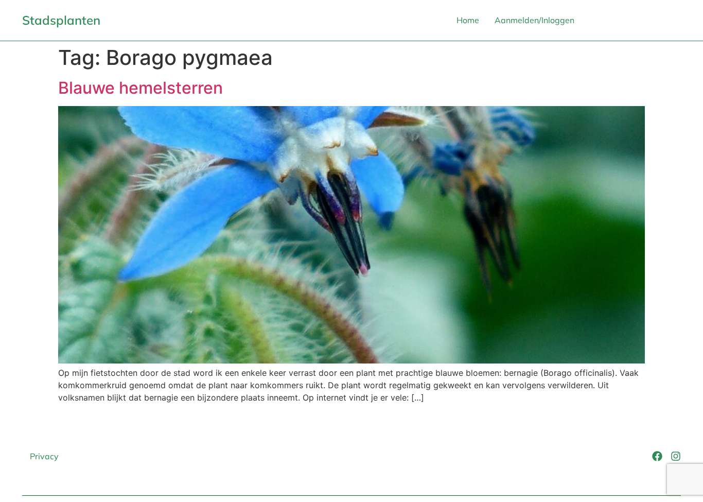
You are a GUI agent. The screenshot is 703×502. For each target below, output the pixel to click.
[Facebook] (657, 456)
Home (467, 20)
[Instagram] (676, 456)
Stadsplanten (61, 20)
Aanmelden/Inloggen (534, 20)
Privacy (44, 456)
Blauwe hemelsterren (140, 88)
